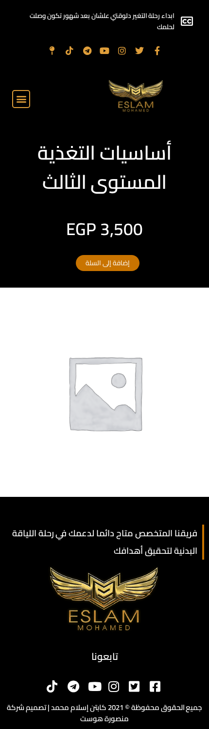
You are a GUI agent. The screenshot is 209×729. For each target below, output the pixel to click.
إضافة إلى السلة (108, 262)
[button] (21, 99)
